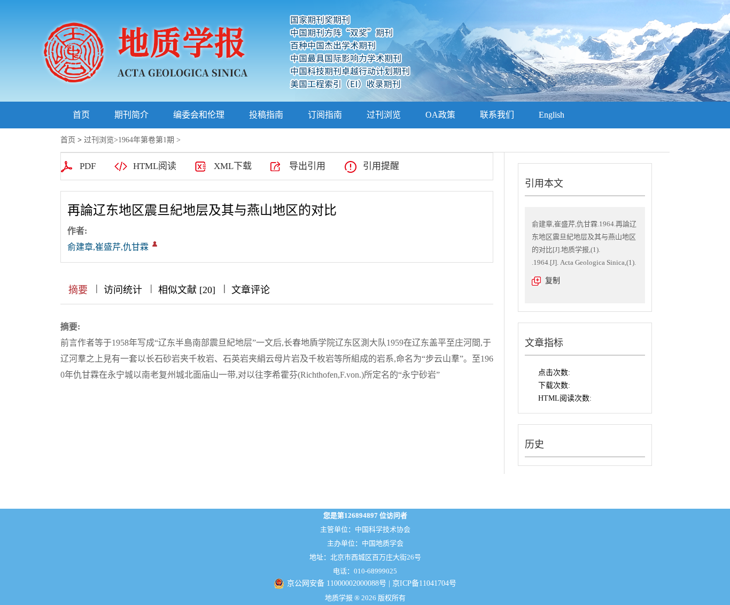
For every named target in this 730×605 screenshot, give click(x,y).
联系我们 (497, 114)
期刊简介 (131, 114)
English (551, 114)
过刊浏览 (384, 114)
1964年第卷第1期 (146, 140)
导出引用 (307, 166)
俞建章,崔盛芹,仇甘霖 (108, 246)
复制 (552, 281)
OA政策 (440, 114)
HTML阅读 (154, 166)
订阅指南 (325, 114)
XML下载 (233, 166)
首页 (81, 114)
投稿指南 (266, 114)
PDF (88, 166)
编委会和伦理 (198, 114)
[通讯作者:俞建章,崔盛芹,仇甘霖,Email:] (154, 244)
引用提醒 (381, 166)
